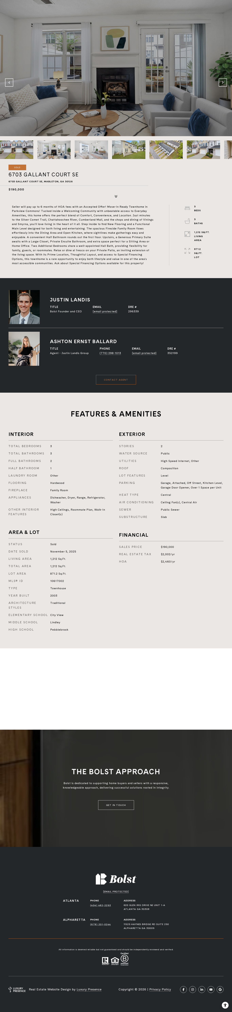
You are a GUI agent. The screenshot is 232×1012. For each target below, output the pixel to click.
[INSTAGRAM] (192, 989)
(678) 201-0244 (100, 924)
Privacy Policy (160, 989)
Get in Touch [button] (116, 805)
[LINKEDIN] (201, 989)
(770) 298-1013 (110, 353)
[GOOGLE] (220, 989)
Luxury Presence (89, 989)
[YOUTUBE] (211, 989)
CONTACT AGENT (116, 379)
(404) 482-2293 (100, 905)
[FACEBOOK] (183, 989)
